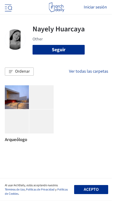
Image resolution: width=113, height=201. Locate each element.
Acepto (91, 190)
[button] (19, 72)
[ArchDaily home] (56, 7)
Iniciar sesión (95, 7)
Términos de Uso (15, 189)
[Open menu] (8, 7)
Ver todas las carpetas (88, 71)
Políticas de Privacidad (40, 189)
